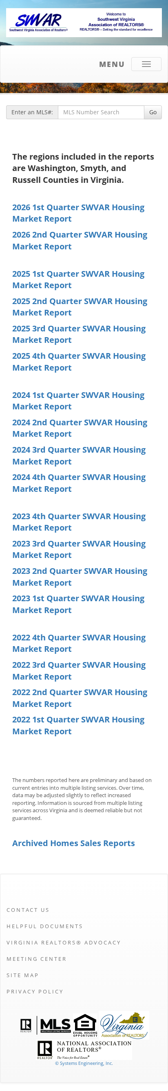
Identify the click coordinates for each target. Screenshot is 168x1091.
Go (153, 112)
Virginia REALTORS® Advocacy (64, 942)
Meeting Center (37, 958)
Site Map (23, 975)
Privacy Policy (35, 991)
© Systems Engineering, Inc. (84, 1063)
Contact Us (28, 909)
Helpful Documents (45, 926)
